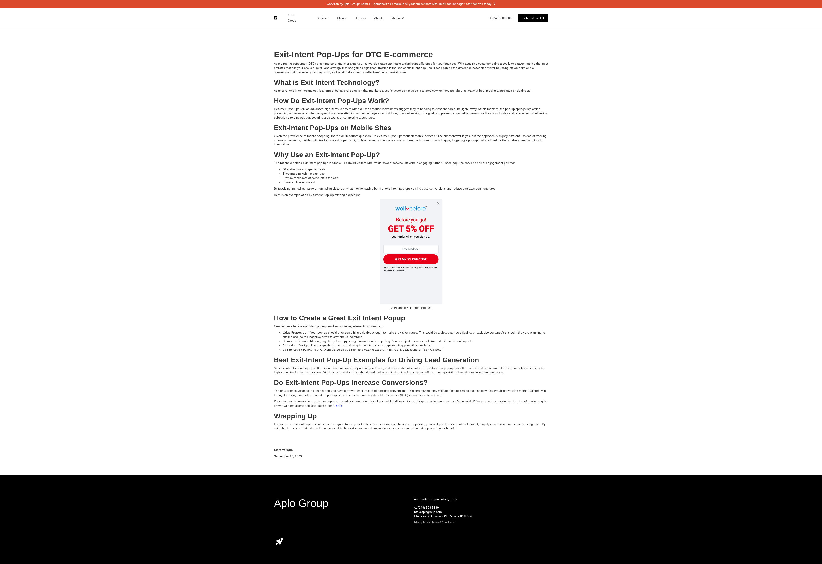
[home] (275, 18)
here (339, 405)
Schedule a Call (533, 18)
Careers (360, 18)
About (378, 18)
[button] (397, 18)
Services (322, 18)
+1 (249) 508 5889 (500, 18)
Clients (341, 18)
